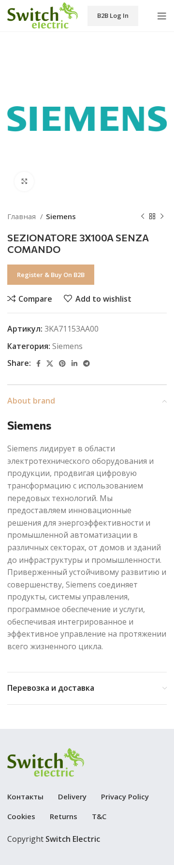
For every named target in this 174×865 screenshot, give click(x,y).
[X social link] (50, 363)
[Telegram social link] (86, 363)
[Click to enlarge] (24, 181)
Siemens (61, 216)
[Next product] (162, 216)
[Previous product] (142, 216)
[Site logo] (42, 15)
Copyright (53, 839)
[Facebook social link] (38, 363)
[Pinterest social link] (62, 363)
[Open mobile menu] (162, 16)
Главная (22, 216)
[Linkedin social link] (74, 363)
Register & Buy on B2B (51, 274)
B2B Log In (113, 15)
